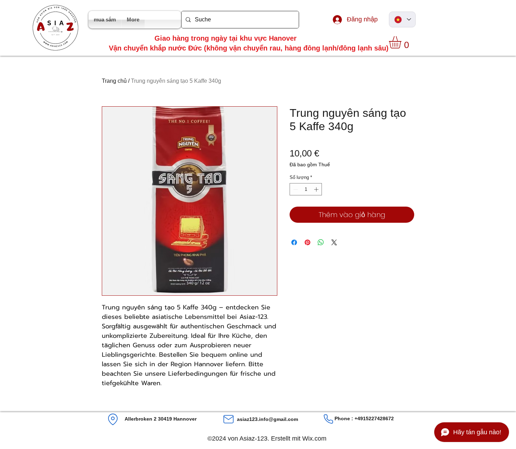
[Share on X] (334, 242)
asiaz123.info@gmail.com (267, 419)
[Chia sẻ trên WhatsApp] (321, 242)
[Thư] (228, 419)
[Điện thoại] (328, 419)
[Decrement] (295, 189)
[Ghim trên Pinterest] (307, 242)
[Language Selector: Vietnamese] (402, 19)
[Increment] (317, 189)
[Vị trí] (113, 419)
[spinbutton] (306, 189)
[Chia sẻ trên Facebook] (294, 242)
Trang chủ (114, 81)
